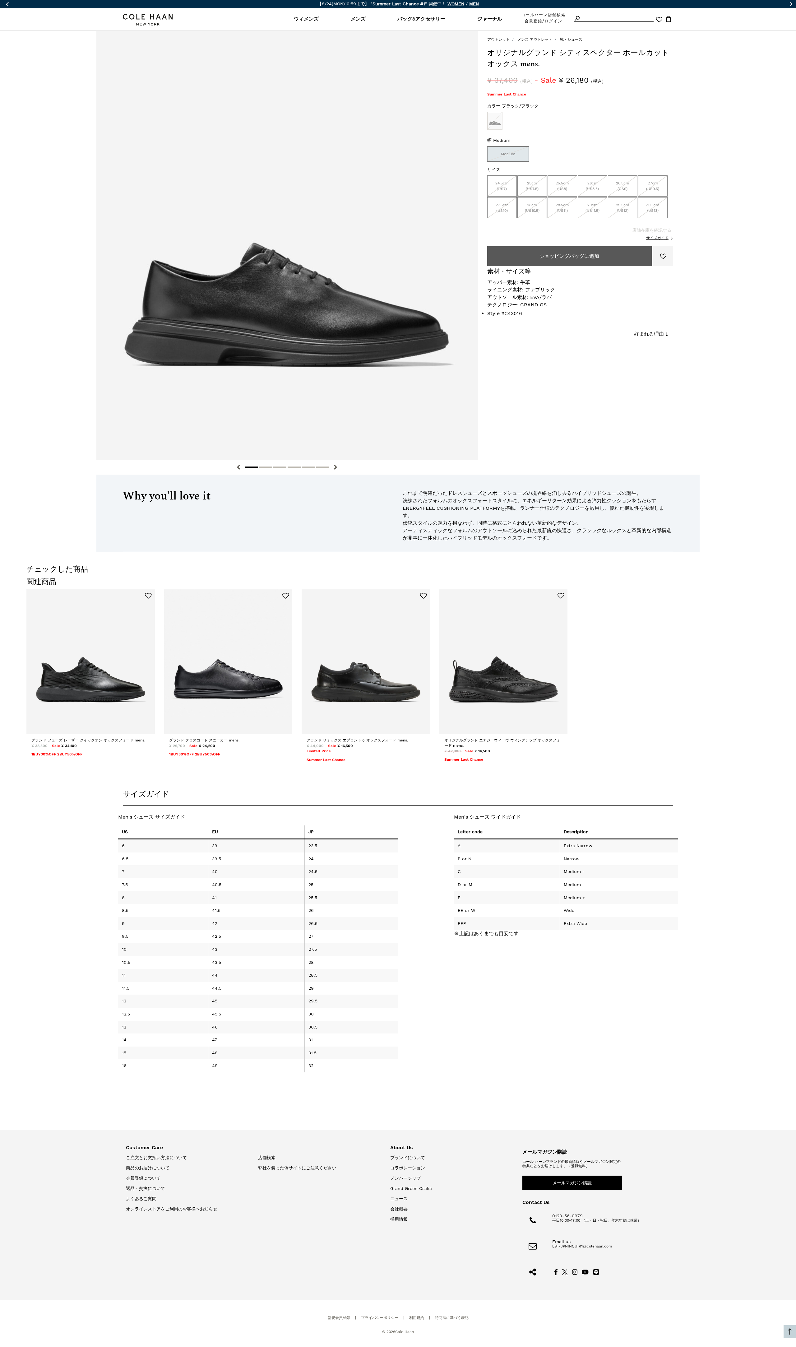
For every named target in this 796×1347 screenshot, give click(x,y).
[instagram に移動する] (575, 1271)
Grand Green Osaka (411, 1188)
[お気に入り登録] (663, 256)
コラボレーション (407, 1167)
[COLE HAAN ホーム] (148, 20)
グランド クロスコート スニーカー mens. (204, 740)
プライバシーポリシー (379, 1318)
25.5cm (562, 186)
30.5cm (652, 208)
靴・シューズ (571, 39)
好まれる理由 (649, 334)
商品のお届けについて (147, 1167)
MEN (474, 3)
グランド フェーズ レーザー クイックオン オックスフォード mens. (88, 740)
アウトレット (498, 39)
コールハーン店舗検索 (543, 14)
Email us (561, 1241)
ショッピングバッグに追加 (569, 256)
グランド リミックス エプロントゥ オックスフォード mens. (357, 740)
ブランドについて (407, 1157)
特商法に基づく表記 (452, 1318)
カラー (513, 105)
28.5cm (562, 208)
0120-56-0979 (567, 1215)
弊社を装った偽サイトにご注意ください (297, 1167)
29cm (592, 208)
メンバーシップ (405, 1178)
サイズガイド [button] (146, 794)
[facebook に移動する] (555, 1271)
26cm (592, 186)
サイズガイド (657, 238)
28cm (532, 208)
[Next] (335, 467)
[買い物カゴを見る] (668, 20)
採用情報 (399, 1219)
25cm (532, 186)
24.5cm (501, 186)
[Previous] (238, 467)
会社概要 (399, 1208)
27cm (652, 186)
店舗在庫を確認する (651, 230)
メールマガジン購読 (572, 1182)
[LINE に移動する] (596, 1271)
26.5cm (622, 186)
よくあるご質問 (141, 1198)
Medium (508, 154)
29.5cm (622, 208)
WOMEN (455, 3)
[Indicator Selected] (251, 467)
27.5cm (502, 208)
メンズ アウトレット (534, 39)
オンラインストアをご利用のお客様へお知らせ (171, 1208)
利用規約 (416, 1318)
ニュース (399, 1198)
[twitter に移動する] (565, 1271)
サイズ (493, 169)
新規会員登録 (339, 1318)
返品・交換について (145, 1188)
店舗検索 (266, 1157)
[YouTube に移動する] (585, 1271)
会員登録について (143, 1178)
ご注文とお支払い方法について (156, 1157)
